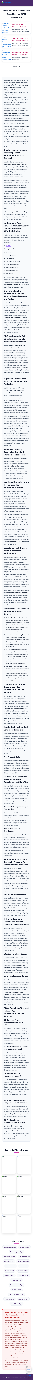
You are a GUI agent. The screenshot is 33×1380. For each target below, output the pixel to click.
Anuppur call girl (23, 1299)
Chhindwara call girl (10, 1247)
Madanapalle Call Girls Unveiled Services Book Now (20, 54)
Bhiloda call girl (24, 1247)
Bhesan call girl (8, 1261)
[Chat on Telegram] (28, 1368)
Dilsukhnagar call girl (16, 1252)
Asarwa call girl (16, 1289)
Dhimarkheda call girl (16, 1285)
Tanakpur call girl (24, 1256)
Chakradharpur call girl (16, 1294)
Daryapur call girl (23, 1275)
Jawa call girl (24, 1266)
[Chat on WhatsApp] (28, 1375)
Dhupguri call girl (23, 1270)
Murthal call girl (9, 1299)
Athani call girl (9, 1270)
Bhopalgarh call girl (9, 1256)
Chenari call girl (9, 1275)
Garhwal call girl (16, 1280)
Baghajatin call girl (23, 1261)
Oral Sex (8, 246)
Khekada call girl (10, 1266)
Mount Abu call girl (16, 1304)
